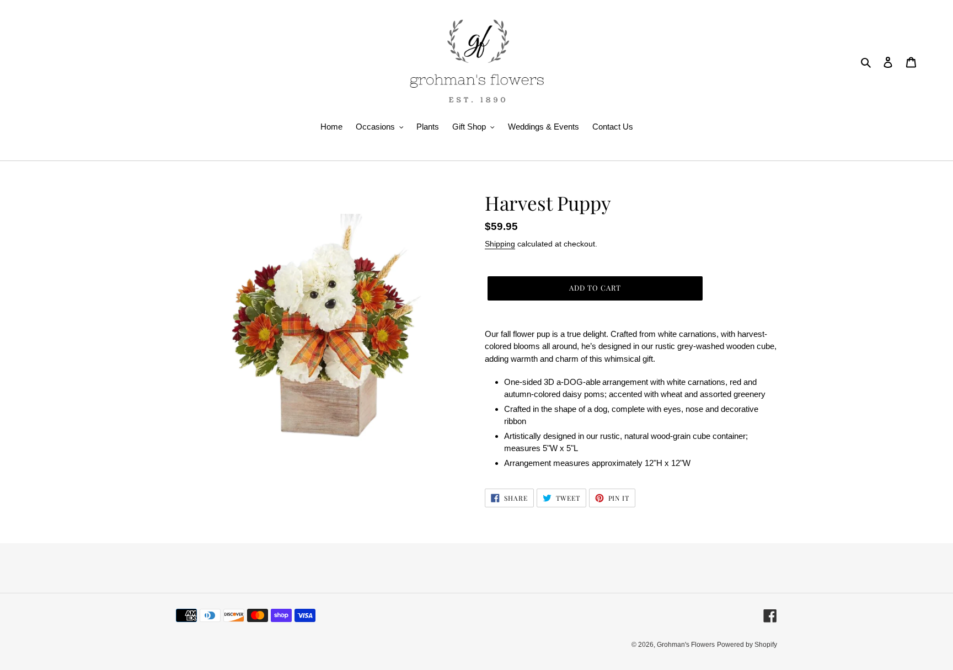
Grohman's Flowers (686, 644)
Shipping (500, 243)
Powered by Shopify (747, 644)
